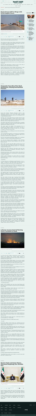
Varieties (17, 4)
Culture (23, 4)
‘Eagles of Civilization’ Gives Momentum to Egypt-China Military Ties (31, 38)
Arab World (6, 4)
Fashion (32, 4)
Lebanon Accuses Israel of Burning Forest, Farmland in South (12, 230)
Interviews (14, 4)
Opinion (12, 4)
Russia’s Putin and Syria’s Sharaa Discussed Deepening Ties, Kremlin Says (12, 364)
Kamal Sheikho (5, 33)
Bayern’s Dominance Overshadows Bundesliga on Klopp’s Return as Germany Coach (15, 7)
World (9, 4)
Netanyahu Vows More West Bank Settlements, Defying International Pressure (12, 87)
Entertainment (28, 4)
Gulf (3, 4)
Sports (25, 4)
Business (20, 4)
